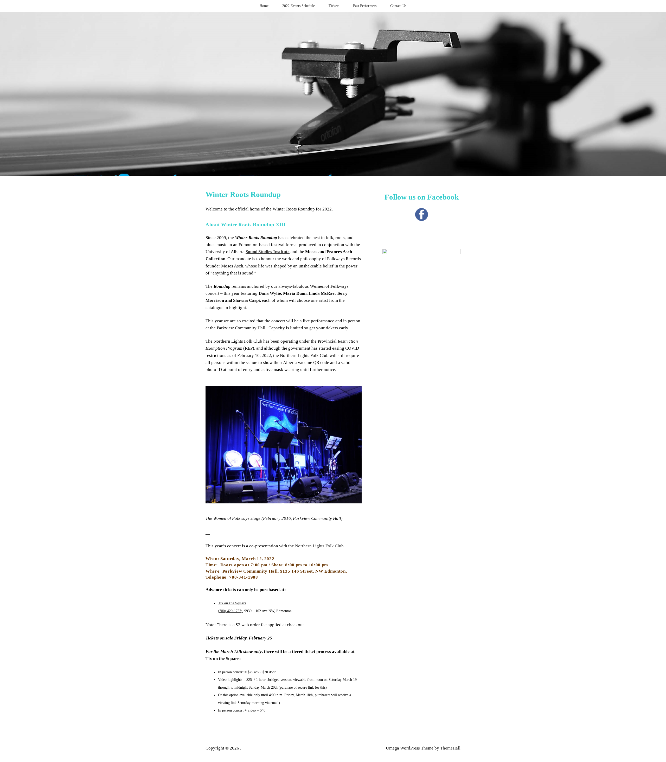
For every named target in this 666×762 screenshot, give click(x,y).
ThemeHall (450, 748)
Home (264, 6)
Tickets (334, 6)
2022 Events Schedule (298, 6)
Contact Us (398, 6)
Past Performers (364, 6)
